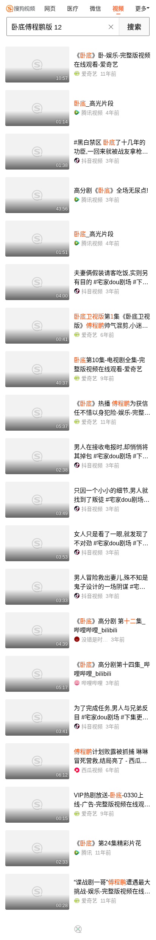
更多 (141, 8)
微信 (95, 8)
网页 (50, 8)
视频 (118, 8)
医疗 (72, 8)
